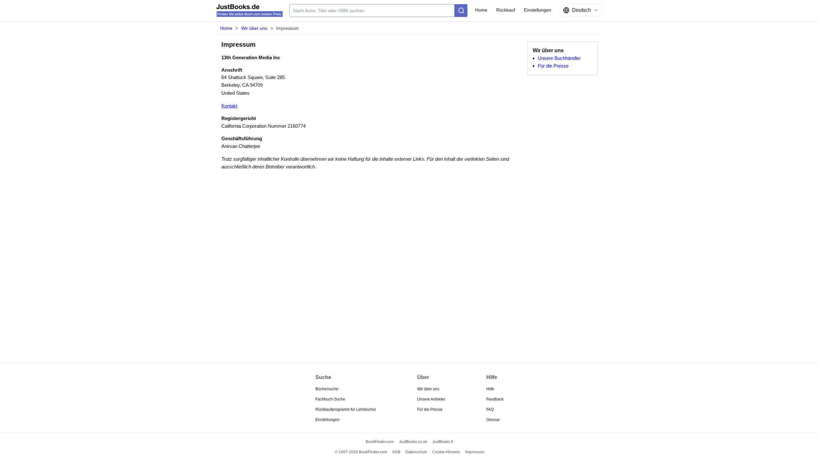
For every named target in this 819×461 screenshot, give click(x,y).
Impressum (474, 452)
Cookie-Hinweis (446, 452)
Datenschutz (416, 452)
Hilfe (490, 389)
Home (226, 28)
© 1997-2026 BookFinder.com (361, 452)
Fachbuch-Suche (330, 399)
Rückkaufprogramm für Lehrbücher (345, 409)
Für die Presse (553, 66)
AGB (396, 452)
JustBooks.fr (442, 442)
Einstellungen (327, 419)
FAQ (490, 409)
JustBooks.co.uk (413, 442)
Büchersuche (326, 389)
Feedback (495, 399)
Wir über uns (254, 28)
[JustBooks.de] (249, 10)
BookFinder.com (380, 442)
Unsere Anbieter (431, 399)
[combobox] (581, 10)
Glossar (493, 419)
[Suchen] (461, 10)
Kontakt (229, 106)
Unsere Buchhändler (559, 58)
